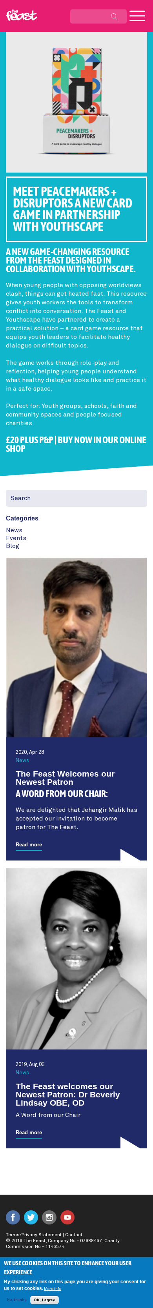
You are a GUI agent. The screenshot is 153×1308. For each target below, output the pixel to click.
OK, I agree (44, 1300)
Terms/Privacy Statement (34, 1235)
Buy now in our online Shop (76, 445)
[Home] (21, 15)
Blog (12, 546)
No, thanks (16, 1300)
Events (16, 538)
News (14, 530)
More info (52, 1289)
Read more (29, 845)
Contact (73, 1235)
